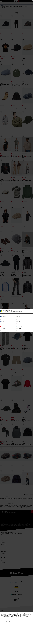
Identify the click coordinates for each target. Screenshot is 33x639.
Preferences (25, 636)
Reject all (16, 636)
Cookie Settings (20, 620)
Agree (8, 636)
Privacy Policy (8, 621)
